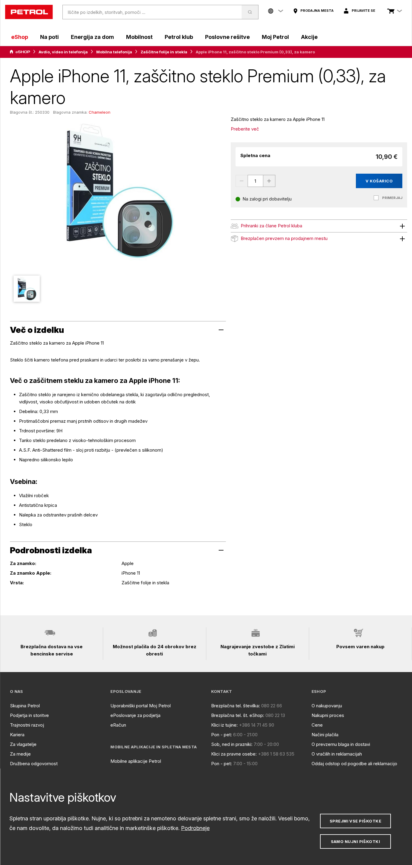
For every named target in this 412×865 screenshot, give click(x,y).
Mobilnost (139, 37)
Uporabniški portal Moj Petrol (140, 706)
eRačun (118, 725)
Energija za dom (92, 37)
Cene (317, 725)
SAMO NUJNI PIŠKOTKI (355, 841)
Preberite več (245, 129)
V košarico (379, 180)
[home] (29, 12)
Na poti (49, 37)
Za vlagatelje (23, 744)
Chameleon (99, 112)
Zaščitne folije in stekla (164, 51)
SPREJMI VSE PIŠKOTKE (355, 821)
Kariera (17, 734)
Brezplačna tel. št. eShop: (237, 715)
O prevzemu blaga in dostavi (341, 744)
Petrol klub (179, 37)
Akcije (309, 37)
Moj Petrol (275, 37)
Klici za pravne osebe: (234, 754)
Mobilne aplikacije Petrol (135, 761)
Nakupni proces (328, 715)
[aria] (20, 52)
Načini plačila (325, 734)
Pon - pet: (221, 734)
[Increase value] (269, 181)
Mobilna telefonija (114, 51)
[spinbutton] (255, 181)
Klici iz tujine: (224, 725)
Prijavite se (363, 10)
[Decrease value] (242, 181)
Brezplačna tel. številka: (235, 706)
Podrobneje (195, 828)
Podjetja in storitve (29, 715)
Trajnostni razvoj (27, 725)
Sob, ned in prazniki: (231, 744)
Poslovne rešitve (227, 37)
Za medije (20, 754)
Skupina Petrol (25, 706)
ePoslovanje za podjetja (135, 715)
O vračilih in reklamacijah (337, 754)
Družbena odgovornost (34, 763)
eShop (19, 37)
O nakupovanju (327, 706)
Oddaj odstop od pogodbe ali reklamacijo (354, 763)
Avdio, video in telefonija (63, 51)
